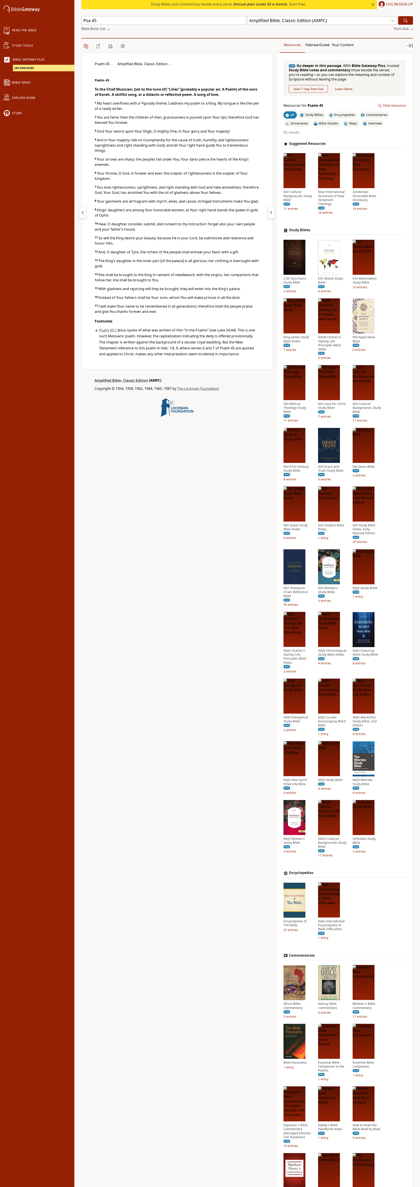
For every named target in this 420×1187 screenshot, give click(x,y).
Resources (292, 44)
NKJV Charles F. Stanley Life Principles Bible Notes (295, 657)
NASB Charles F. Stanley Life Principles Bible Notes (329, 343)
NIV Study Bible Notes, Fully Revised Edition (364, 529)
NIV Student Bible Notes (331, 527)
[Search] (405, 20)
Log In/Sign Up (399, 4)
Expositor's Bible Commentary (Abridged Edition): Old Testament (297, 1131)
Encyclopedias (301, 873)
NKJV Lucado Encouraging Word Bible (332, 721)
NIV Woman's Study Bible (328, 590)
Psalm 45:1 (108, 330)
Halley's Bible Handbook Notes (330, 1127)
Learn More (343, 89)
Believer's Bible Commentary (364, 1006)
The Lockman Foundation (198, 388)
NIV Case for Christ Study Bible (332, 406)
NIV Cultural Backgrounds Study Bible (298, 196)
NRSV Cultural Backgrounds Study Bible (332, 843)
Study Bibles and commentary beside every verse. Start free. (228, 4)
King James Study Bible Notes (296, 339)
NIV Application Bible (364, 339)
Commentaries (302, 955)
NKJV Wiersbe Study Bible (363, 782)
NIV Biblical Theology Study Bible (295, 408)
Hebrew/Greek (317, 44)
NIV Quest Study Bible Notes (296, 527)
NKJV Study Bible (330, 780)
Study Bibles (299, 230)
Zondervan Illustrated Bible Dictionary (364, 196)
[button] (395, 4)
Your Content (343, 44)
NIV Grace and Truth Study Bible (330, 469)
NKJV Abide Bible (365, 588)
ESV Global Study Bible (330, 281)
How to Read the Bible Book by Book (366, 1127)
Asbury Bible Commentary (327, 1006)
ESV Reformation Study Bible (365, 281)
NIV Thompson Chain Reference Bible (296, 592)
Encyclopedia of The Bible (295, 923)
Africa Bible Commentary (293, 1006)
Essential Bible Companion (363, 1064)
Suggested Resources (307, 143)
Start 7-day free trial (308, 89)
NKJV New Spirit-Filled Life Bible (296, 782)
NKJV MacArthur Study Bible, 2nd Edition (365, 721)
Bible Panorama (295, 1062)
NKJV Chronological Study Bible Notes (332, 653)
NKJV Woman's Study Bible (294, 841)
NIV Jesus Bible (364, 467)
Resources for (303, 105)
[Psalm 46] (271, 212)
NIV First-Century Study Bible (296, 469)
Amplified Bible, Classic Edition (121, 380)
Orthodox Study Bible (364, 841)
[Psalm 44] (82, 212)
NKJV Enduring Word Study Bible (365, 653)
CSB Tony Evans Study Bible (295, 281)
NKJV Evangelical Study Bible (296, 719)
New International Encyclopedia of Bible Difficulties (331, 925)
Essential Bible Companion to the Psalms (331, 1066)
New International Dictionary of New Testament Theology (331, 198)
